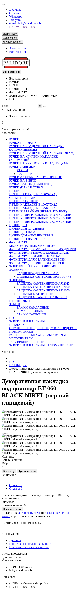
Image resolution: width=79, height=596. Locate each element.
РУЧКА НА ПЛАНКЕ (24, 142)
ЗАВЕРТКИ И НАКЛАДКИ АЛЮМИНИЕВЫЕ (41, 345)
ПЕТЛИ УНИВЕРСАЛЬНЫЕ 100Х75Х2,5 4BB (40, 218)
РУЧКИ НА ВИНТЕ (22, 180)
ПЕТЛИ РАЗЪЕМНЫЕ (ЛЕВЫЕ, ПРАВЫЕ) (38, 211)
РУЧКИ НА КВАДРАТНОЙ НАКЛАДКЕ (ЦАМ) (41, 153)
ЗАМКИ (14, 304)
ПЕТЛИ (14, 190)
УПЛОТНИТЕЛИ (21, 338)
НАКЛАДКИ (18, 324)
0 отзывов (9, 474)
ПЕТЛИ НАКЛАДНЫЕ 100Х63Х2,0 (33, 194)
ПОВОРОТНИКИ (21, 331)
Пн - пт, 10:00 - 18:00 (22, 26)
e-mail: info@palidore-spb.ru (26, 23)
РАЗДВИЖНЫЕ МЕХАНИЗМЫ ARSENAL (38, 335)
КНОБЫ (22, 170)
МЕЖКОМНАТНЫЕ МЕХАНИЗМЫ (33, 245)
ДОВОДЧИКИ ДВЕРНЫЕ (26, 341)
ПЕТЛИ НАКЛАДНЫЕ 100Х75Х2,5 (33, 204)
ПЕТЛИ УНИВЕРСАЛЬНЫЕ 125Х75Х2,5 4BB (40, 221)
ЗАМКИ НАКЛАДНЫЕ (33, 307)
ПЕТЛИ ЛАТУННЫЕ (23, 201)
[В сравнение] (6, 433)
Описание (15, 485)
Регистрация (17, 51)
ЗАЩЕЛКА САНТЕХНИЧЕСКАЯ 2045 (43, 283)
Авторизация (17, 48)
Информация (10, 533)
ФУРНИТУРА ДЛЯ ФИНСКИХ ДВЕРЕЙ (36, 263)
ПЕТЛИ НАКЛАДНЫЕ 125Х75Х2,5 (33, 208)
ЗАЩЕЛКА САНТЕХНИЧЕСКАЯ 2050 (43, 287)
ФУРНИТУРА (18, 242)
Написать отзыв (12, 509)
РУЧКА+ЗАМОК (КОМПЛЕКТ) (30, 184)
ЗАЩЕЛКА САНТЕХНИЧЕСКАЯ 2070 (43, 290)
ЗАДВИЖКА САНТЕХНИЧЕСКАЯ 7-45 (44, 276)
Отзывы (15, 488)
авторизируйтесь (29, 512)
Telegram (15, 20)
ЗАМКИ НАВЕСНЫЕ (31, 314)
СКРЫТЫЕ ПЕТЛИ (22, 197)
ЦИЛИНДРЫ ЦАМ (22, 232)
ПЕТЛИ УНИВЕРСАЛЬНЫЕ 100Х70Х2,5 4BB (40, 214)
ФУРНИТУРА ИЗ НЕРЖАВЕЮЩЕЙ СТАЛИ (39, 252)
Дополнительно (12, 557)
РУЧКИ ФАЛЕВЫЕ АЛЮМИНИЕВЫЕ (35, 177)
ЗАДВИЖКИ (18, 269)
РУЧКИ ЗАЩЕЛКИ (22, 166)
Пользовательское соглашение (29, 547)
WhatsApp (15, 16)
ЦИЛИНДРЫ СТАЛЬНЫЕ (27, 228)
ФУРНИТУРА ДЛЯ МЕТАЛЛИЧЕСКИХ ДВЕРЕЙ (42, 249)
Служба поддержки (14, 553)
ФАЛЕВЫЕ (24, 173)
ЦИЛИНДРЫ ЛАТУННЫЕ (27, 238)
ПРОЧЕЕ (15, 317)
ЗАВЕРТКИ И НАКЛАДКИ (28, 321)
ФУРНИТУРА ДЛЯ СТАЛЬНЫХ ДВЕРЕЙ (37, 259)
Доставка (15, 9)
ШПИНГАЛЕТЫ (20, 300)
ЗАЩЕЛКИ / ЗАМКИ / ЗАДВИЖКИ (33, 266)
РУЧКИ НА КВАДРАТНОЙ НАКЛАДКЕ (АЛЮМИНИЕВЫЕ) (36, 148)
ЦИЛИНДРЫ (18, 225)
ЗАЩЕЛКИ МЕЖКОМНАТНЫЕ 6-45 (42, 297)
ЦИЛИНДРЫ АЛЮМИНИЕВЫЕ (31, 235)
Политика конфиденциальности (30, 543)
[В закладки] (3, 433)
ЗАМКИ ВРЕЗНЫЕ (30, 311)
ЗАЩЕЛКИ (17, 280)
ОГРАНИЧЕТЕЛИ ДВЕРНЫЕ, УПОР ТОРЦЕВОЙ (43, 328)
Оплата (14, 13)
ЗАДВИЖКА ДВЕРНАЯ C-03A (38, 273)
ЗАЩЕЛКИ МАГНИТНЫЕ (35, 293)
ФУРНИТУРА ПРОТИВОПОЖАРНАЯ (35, 256)
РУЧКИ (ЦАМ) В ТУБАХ (26, 187)
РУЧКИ (14, 139)
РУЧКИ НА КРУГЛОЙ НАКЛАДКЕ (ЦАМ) (38, 163)
